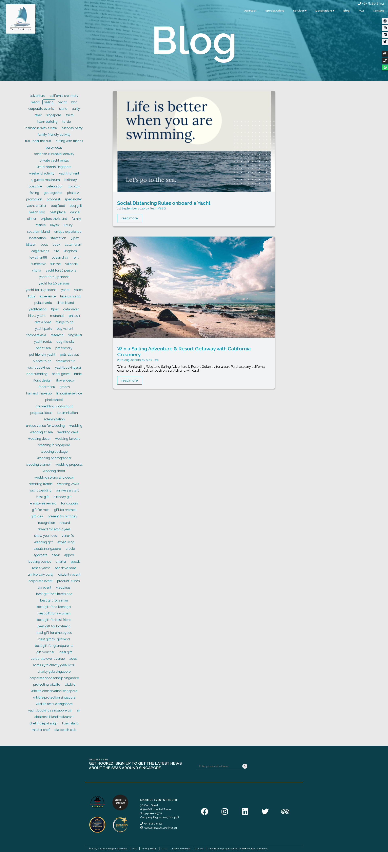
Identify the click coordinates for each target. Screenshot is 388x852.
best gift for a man (54, 600)
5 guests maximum (45, 180)
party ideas (54, 147)
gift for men (41, 510)
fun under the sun (38, 141)
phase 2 (73, 193)
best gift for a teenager (54, 607)
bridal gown (61, 374)
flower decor (65, 380)
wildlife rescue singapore (54, 704)
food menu (46, 387)
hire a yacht (36, 316)
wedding (75, 426)
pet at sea (43, 348)
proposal (53, 199)
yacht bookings (38, 367)
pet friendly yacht (42, 354)
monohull (57, 316)
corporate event (40, 581)
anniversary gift (67, 490)
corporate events (41, 109)
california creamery (64, 96)
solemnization (54, 419)
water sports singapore (54, 167)
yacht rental (43, 342)
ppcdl (75, 561)
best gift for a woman (54, 613)
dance (74, 212)
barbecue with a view (41, 128)
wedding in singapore (54, 445)
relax (38, 115)
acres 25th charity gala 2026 (54, 665)
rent (76, 257)
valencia (71, 264)
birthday (70, 180)
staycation (58, 238)
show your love (45, 536)
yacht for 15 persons (54, 277)
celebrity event (69, 574)
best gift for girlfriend (54, 639)
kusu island (70, 723)
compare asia (36, 335)
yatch (78, 290)
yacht (62, 102)
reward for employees (54, 529)
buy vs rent (65, 329)
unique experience (67, 232)
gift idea (37, 516)
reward (65, 523)
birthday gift (63, 497)
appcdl (69, 555)
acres (73, 659)
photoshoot (54, 400)
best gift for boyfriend (54, 626)
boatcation (37, 238)
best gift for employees (54, 633)
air (78, 710)
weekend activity (41, 173)
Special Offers (274, 10)
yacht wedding (40, 490)
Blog (346, 10)
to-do (66, 122)
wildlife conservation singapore (54, 691)
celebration (54, 186)
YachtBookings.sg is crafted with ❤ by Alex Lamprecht (238, 848)
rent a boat (43, 322)
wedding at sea (41, 432)
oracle (70, 549)
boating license (39, 561)
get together (53, 193)
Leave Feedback (181, 848)
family (76, 219)
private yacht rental (54, 160)
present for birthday (62, 516)
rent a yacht (41, 568)
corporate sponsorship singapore (54, 678)
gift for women (65, 510)
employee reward (43, 503)
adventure (37, 96)
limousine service (69, 393)
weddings (63, 587)
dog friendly (65, 342)
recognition (46, 523)
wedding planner (38, 464)
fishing (34, 193)
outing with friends (69, 141)
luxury (68, 225)
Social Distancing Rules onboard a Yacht (163, 203)
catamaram (73, 244)
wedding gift (43, 542)
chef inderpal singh (44, 723)
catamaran (71, 309)
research (57, 335)
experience (47, 296)
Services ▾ (300, 10)
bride (78, 374)
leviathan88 (38, 257)
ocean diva (60, 257)
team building (47, 122)
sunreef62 (38, 264)
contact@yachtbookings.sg (160, 827)
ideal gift (65, 652)
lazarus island (70, 296)
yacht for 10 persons (61, 270)
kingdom (70, 251)
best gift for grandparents (54, 646)
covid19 (74, 186)
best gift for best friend (54, 620)
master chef (41, 730)
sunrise (55, 264)
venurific (68, 536)
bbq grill (76, 206)
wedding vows (68, 484)
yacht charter (36, 206)
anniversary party (41, 574)
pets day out (69, 354)
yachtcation (37, 309)
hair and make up (39, 393)
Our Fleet (250, 10)
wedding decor (39, 439)
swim (70, 115)
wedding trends (41, 484)
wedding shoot (54, 471)
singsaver (75, 335)
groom (65, 387)
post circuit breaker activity (54, 154)
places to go (42, 361)
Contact (378, 10)
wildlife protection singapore (54, 697)
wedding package (54, 451)
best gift (42, 497)
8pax (55, 309)
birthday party (72, 128)
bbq (74, 102)
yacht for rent (69, 173)
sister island (65, 303)
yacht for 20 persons (54, 283)
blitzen (31, 244)
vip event (44, 587)
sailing (49, 102)
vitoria (36, 270)
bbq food (58, 206)
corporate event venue (48, 659)
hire (56, 251)
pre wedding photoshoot (54, 406)
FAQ (361, 10)
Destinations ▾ (324, 10)
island (63, 109)
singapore (53, 115)
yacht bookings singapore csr (50, 710)
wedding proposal (68, 464)
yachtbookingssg (68, 367)
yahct (65, 290)
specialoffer (73, 199)
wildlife (70, 684)
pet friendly (63, 348)
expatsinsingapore (47, 549)
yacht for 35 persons (41, 290)
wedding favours (67, 439)
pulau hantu (43, 303)
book (56, 244)
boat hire (35, 186)
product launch (68, 581)
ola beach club (65, 730)
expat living (65, 542)
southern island (38, 232)
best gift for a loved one (54, 594)
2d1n (31, 296)
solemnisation (67, 413)
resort (35, 102)
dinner (31, 219)
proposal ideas (41, 413)
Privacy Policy (149, 848)
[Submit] (244, 766)
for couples (69, 503)
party (76, 109)
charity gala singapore (54, 671)
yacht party (43, 329)
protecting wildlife (46, 684)
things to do (65, 322)
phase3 (74, 316)
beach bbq (37, 212)
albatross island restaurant (54, 717)
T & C (164, 848)
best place (57, 212)
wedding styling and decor (54, 477)
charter (61, 561)
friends (41, 225)
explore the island (54, 219)
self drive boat (65, 568)
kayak (54, 225)
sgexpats (40, 555)
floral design (42, 380)
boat (44, 244)
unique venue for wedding (45, 426)
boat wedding (36, 374)
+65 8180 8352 (372, 3)
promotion (34, 199)
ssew (56, 555)
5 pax (75, 238)
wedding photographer (54, 458)
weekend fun (65, 361)
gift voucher (45, 652)
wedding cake (67, 432)
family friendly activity (54, 134)
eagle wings (40, 251)
